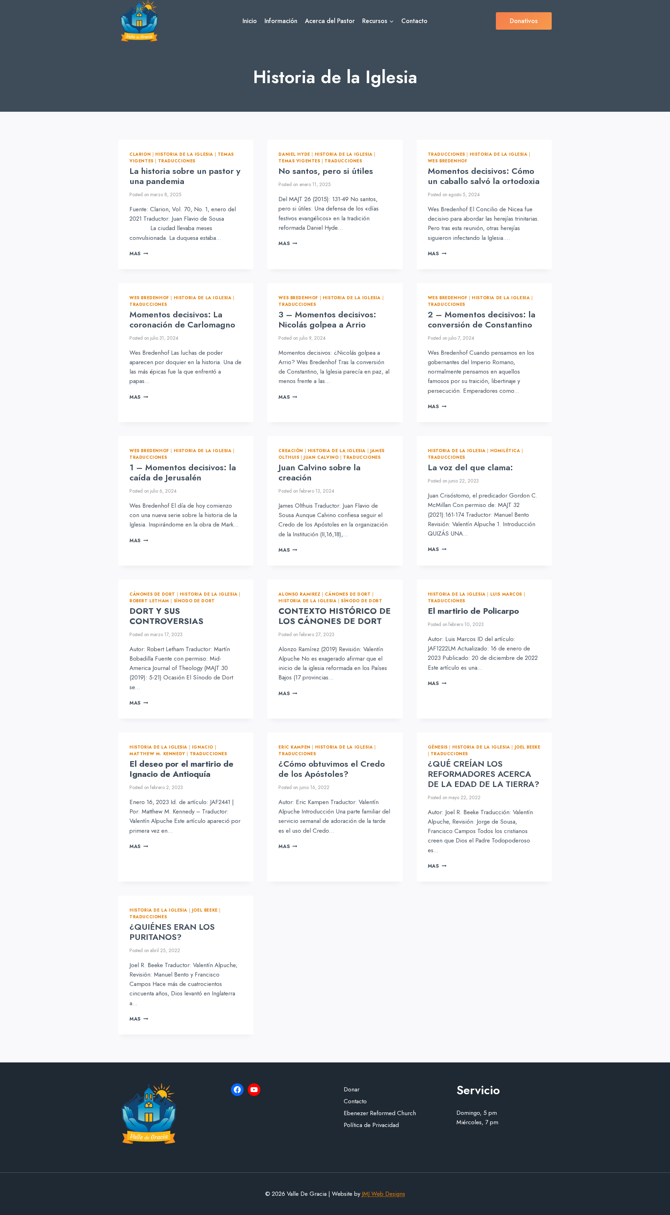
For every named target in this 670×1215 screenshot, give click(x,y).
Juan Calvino (321, 457)
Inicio (250, 20)
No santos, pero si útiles (325, 171)
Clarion (140, 154)
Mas (138, 253)
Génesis (438, 747)
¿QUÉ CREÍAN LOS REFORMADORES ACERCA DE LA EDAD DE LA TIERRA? (483, 774)
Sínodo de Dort (194, 601)
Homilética (505, 451)
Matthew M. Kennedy (157, 754)
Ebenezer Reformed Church (380, 1113)
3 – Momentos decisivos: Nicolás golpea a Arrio (327, 319)
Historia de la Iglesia (184, 154)
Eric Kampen (294, 747)
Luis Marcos (506, 594)
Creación (290, 451)
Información (281, 20)
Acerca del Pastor (330, 20)
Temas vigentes (299, 161)
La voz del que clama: (470, 467)
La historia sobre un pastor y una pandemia (184, 176)
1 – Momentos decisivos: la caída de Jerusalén (182, 472)
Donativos (524, 20)
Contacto (414, 20)
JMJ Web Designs (383, 1194)
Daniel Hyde (294, 154)
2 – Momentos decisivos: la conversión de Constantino (481, 319)
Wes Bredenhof (448, 161)
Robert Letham (149, 601)
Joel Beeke (528, 747)
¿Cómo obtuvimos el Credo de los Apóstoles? (331, 769)
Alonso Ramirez (299, 594)
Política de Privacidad (371, 1125)
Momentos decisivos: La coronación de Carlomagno (182, 319)
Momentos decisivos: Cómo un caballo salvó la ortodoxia (483, 176)
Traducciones (176, 161)
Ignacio (202, 747)
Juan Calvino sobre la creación (319, 472)
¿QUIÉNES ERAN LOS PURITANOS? (172, 932)
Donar (351, 1089)
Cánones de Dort (152, 594)
